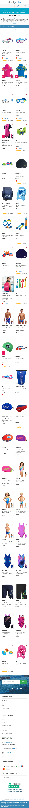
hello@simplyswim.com (10, 753)
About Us (4, 703)
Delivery (4, 719)
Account (4, 711)
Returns (3, 722)
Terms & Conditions (6, 725)
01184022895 (8, 742)
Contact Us (4, 700)
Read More (6, 806)
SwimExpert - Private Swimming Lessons (13, 800)
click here (15, 748)
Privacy (3, 728)
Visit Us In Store (5, 708)
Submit (23, 682)
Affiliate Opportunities (7, 733)
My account (6, 777)
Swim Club (4, 730)
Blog (3, 705)
